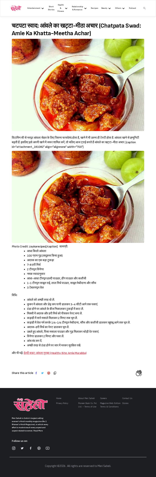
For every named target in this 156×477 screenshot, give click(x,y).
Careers (103, 398)
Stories (125, 403)
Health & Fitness (60, 8)
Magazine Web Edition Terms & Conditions (110, 405)
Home (58, 398)
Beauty (104, 8)
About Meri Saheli (86, 398)
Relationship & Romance (77, 8)
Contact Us (127, 398)
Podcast (132, 8)
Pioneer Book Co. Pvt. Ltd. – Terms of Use (87, 405)
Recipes (94, 8)
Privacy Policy (62, 403)
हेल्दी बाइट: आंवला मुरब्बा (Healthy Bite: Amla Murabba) (55, 353)
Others (118, 8)
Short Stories (51, 8)
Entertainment (33, 8)
